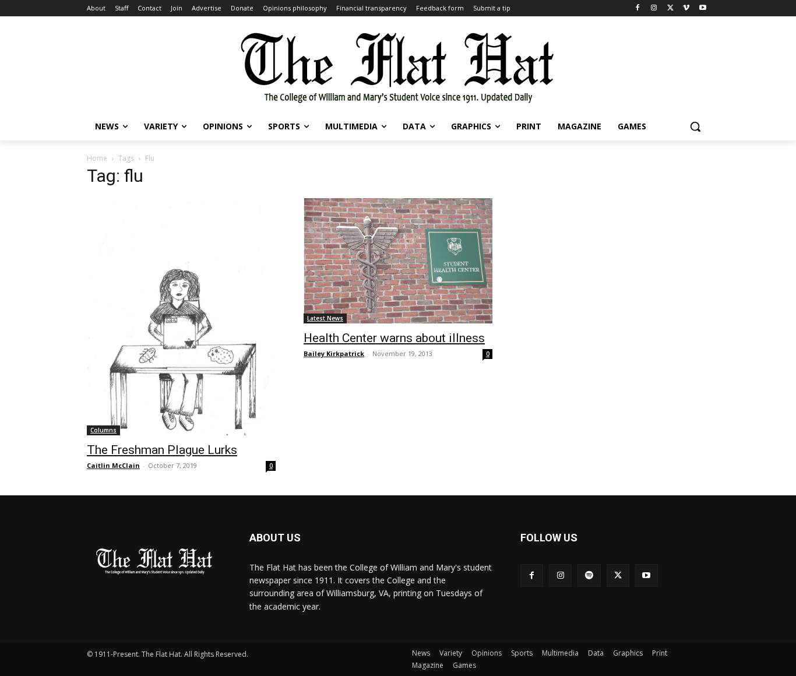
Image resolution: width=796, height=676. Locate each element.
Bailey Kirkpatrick (334, 353)
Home (97, 158)
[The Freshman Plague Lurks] (181, 316)
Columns (103, 430)
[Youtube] (702, 8)
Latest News (325, 318)
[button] (695, 126)
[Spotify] (588, 575)
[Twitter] (670, 8)
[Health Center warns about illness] (398, 260)
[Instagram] (654, 8)
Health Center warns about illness (394, 338)
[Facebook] (637, 8)
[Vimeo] (686, 8)
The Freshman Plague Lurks (162, 450)
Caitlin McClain (113, 465)
